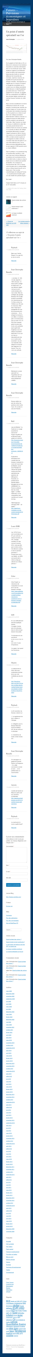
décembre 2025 (10, 993)
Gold (10, 189)
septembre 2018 (10, 1048)
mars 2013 (9, 1133)
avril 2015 (8, 1084)
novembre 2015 (10, 1066)
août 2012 (8, 1146)
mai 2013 (8, 1130)
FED (13, 1310)
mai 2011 (8, 1185)
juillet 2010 (9, 1211)
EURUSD (8, 1310)
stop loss (13, 1328)
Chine (24, 1301)
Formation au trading (11, 1254)
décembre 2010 (10, 1198)
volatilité (9, 1335)
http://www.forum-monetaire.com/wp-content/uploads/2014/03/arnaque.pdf (17, 511)
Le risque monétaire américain (14, 949)
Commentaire (10, 846)
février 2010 (9, 1224)
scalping (22, 1326)
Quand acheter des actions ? (13, 939)
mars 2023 (9, 1014)
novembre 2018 (10, 1043)
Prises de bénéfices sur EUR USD (11, 223)
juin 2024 (8, 1009)
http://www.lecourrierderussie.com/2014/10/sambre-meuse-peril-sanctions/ (17, 801)
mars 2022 (9, 1025)
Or (14, 1319)
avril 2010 (8, 1218)
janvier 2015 (9, 1092)
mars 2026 (9, 991)
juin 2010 (8, 1213)
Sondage (8, 1265)
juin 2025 (8, 1001)
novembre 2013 (10, 1120)
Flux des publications (11, 918)
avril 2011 (8, 1187)
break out (13, 1301)
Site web (8, 878)
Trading (8, 1270)
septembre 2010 (10, 1205)
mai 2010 (8, 1216)
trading (9, 1333)
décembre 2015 (10, 1063)
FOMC (20, 1311)
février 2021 (9, 1032)
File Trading (20, 188)
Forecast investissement (12, 1252)
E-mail (8, 871)
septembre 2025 (10, 999)
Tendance (20, 1331)
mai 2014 (8, 1112)
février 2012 (9, 1161)
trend (14, 1333)
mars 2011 (9, 1190)
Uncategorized (10, 1272)
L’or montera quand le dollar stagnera (24, 222)
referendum (9, 1326)
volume (16, 1336)
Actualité (8, 1241)
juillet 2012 (9, 1149)
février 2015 (9, 1089)
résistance (16, 1326)
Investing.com (10, 1284)
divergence (9, 1306)
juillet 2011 (9, 1180)
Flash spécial (9, 1249)
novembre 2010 (10, 1200)
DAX (24, 1303)
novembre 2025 (10, 996)
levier (20, 1315)
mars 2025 (9, 1006)
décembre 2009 (10, 1229)
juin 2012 (8, 1151)
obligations (9, 1320)
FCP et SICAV (10, 1244)
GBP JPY (9, 1313)
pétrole (14, 1321)
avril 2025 (8, 1004)
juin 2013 (8, 1128)
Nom (7, 865)
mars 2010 (9, 1221)
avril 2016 (8, 1053)
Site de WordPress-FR (12, 923)
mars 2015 (9, 1087)
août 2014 (8, 1105)
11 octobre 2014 (20, 39)
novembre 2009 (10, 1231)
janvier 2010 (9, 1226)
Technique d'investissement (13, 1267)
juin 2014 (8, 1110)
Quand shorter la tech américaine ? (17, 207)
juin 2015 (8, 1079)
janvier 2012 (9, 1164)
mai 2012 (8, 1154)
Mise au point (9, 1257)
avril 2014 (8, 1115)
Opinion (8, 1262)
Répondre (13, 261)
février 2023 (9, 1017)
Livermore (9, 1317)
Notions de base (10, 1259)
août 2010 (8, 1208)
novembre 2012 (10, 1138)
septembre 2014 (10, 1102)
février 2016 (9, 1058)
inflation (9, 1315)
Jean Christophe (10, 39)
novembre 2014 (10, 1097)
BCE (8, 1300)
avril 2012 (8, 1156)
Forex (24, 1310)
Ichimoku (21, 1313)
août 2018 (8, 1050)
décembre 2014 (10, 1094)
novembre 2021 (10, 1027)
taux (12, 1330)
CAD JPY (20, 1301)
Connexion (9, 915)
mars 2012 (9, 1159)
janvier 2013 (9, 1136)
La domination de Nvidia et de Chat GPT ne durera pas (15, 945)
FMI (16, 1311)
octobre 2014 (9, 1099)
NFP (19, 1317)
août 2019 (8, 1037)
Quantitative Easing (16, 1324)
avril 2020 (8, 1035)
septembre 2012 (10, 1143)
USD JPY (19, 1333)
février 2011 (9, 1193)
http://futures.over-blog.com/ (13, 897)
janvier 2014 (9, 1118)
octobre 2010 (9, 1203)
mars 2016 (9, 1056)
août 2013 (8, 1125)
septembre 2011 (10, 1174)
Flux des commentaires (12, 920)
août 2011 (8, 1177)
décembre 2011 (10, 1167)
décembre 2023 (10, 1012)
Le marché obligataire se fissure (14, 951)
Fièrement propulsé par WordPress (15, 1345)
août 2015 (8, 1074)
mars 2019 (9, 1040)
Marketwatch (9, 1286)
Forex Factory (10, 1282)
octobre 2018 (9, 1045)
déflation (9, 1308)
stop (7, 1329)
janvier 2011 (9, 1195)
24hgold (8, 1291)
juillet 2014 (9, 1107)
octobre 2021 (9, 1030)
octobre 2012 (9, 1141)
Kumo (15, 1315)
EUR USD (18, 1308)
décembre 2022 (10, 1019)
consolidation (10, 1303)
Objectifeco (9, 1290)
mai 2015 (8, 1081)
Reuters (8, 1288)
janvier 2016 (9, 1061)
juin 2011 (8, 1182)
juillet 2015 (9, 1076)
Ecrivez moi (9, 906)
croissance (18, 1303)
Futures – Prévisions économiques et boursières (15, 14)
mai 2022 (8, 1022)
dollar (16, 1305)
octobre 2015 (9, 1068)
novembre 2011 (10, 1169)
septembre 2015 (10, 1071)
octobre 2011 (9, 1172)
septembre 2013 (10, 1123)
